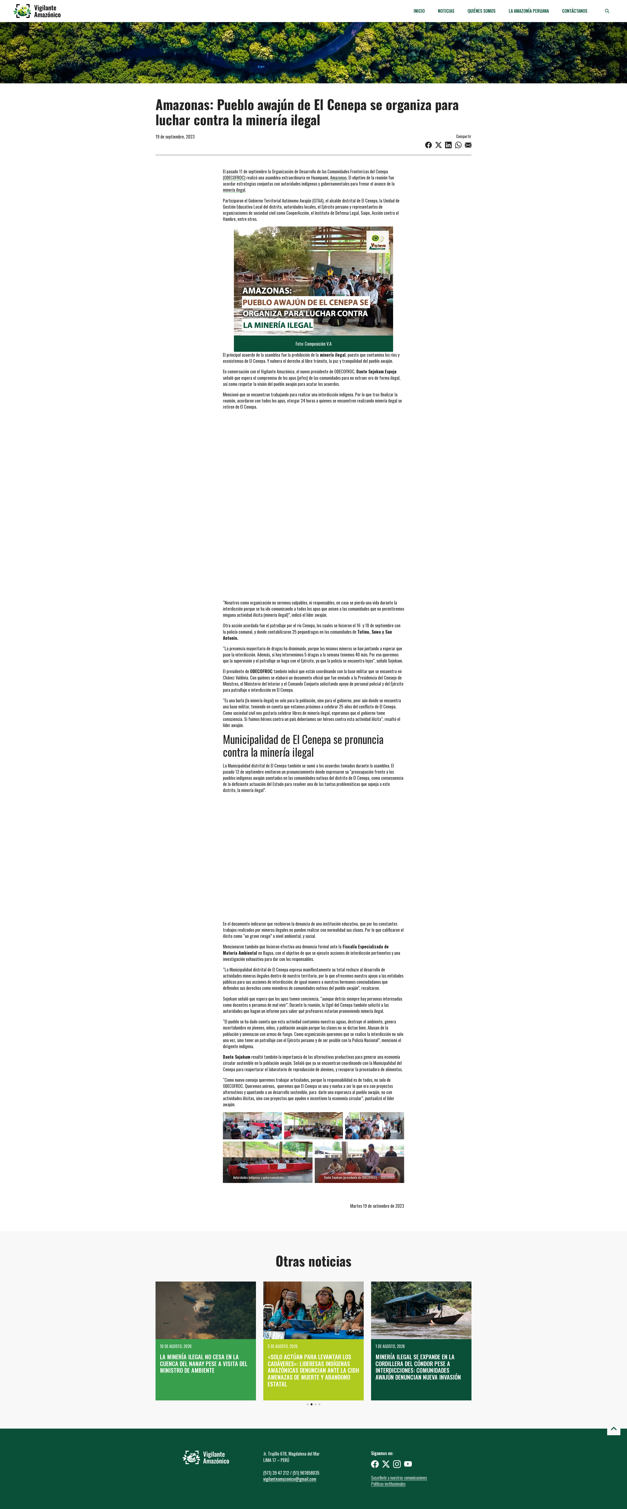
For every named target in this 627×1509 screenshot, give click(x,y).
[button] (308, 1404)
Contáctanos (574, 11)
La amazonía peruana (529, 11)
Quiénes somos (481, 11)
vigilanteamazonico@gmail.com (289, 1479)
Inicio (419, 11)
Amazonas (338, 177)
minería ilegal (234, 190)
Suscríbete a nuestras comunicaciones (399, 1477)
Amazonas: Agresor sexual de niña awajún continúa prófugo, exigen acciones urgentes (419, 1363)
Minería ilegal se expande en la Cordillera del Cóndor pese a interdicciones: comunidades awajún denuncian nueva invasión (310, 1366)
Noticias (446, 11)
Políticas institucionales (388, 1484)
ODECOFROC (234, 177)
